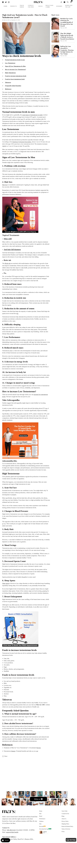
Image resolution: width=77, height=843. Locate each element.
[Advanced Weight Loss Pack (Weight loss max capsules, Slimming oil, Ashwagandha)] (20, 440)
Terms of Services (66, 829)
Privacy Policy (65, 821)
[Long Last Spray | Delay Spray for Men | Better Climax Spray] (20, 214)
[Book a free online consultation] (20, 629)
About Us (64, 818)
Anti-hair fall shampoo (12, 249)
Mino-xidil (8, 239)
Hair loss (4, 185)
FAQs (63, 831)
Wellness (41, 821)
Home (40, 811)
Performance (42, 818)
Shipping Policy (65, 823)
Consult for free (65, 813)
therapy (13, 751)
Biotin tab (8, 263)
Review (38, 748)
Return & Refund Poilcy (67, 826)
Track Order (64, 811)
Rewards (41, 826)
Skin (40, 823)
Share (5, 756)
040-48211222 (11, 830)
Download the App (43, 829)
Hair (40, 813)
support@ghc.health (12, 832)
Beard (40, 816)
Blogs (63, 816)
